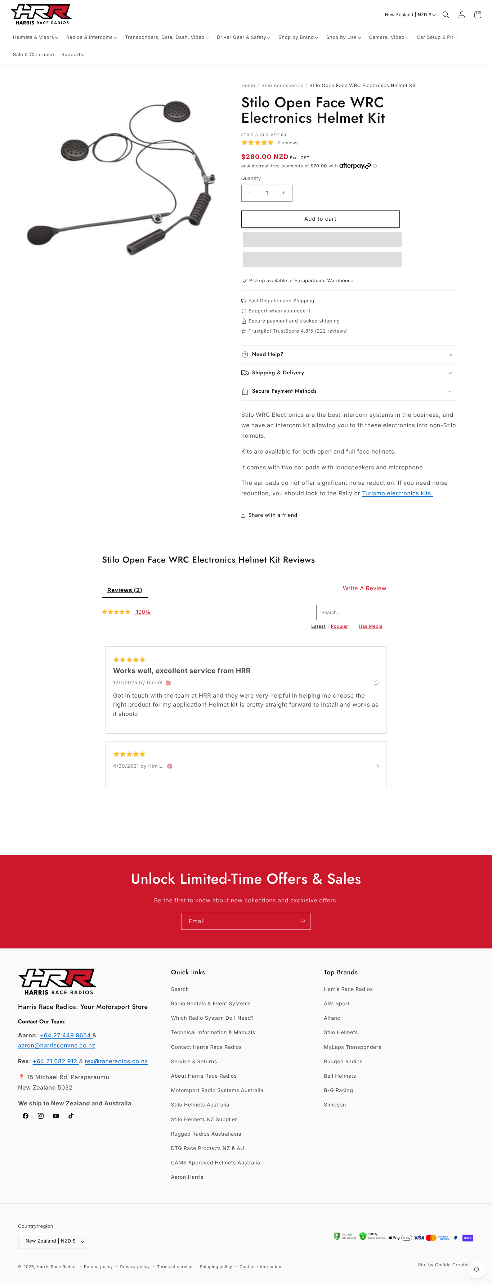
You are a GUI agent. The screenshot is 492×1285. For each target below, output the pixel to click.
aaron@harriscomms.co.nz (56, 1045)
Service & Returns (194, 1062)
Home (248, 86)
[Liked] (380, 681)
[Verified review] (168, 683)
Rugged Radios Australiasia (206, 1134)
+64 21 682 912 (56, 1061)
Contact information (260, 1266)
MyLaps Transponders (352, 1047)
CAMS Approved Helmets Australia (215, 1163)
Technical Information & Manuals (213, 1032)
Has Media (371, 626)
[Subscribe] (302, 921)
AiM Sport (336, 1004)
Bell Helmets (340, 1076)
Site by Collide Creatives (446, 1264)
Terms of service (175, 1266)
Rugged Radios (343, 1062)
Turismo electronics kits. (397, 493)
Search (180, 989)
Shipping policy (216, 1266)
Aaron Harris (187, 1177)
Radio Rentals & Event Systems (211, 1004)
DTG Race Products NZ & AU (208, 1148)
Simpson (335, 1105)
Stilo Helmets (341, 1032)
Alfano (332, 1018)
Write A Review (364, 588)
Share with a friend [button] (273, 515)
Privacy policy (135, 1266)
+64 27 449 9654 (66, 1035)
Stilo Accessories (282, 86)
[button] (36, 37)
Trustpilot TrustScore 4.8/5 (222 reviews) (298, 331)
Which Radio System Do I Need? (212, 1018)
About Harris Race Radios (204, 1076)
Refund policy (98, 1266)
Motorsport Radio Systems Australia (217, 1090)
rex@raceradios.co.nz (116, 1061)
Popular (339, 626)
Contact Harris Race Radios (206, 1047)
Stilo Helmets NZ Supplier (204, 1120)
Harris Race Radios (348, 989)
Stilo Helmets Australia (200, 1105)
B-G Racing (338, 1090)
